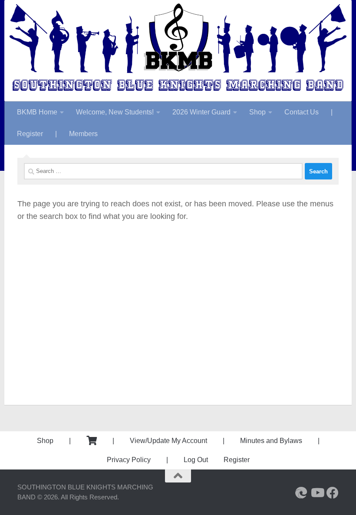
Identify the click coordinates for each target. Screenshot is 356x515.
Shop (257, 112)
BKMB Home (37, 112)
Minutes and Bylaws (271, 440)
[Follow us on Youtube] (317, 493)
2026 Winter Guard (201, 112)
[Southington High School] (301, 493)
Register (30, 133)
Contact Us (301, 112)
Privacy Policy (129, 459)
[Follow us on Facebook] (332, 493)
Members (83, 133)
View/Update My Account (168, 440)
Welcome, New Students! (115, 112)
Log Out (196, 459)
